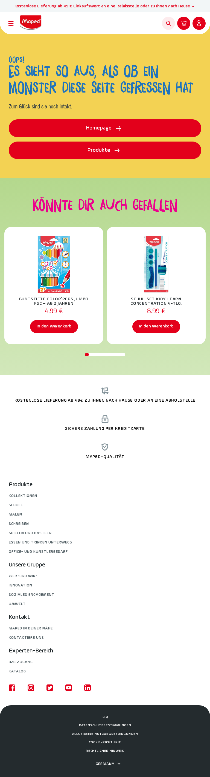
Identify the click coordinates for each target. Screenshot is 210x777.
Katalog (17, 671)
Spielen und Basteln (30, 533)
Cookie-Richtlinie (105, 742)
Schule (16, 505)
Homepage (99, 128)
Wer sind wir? (23, 576)
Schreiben (19, 524)
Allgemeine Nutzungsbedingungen (105, 734)
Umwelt (17, 604)
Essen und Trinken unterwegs (40, 542)
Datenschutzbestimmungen (105, 725)
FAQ (105, 717)
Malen (15, 515)
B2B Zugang (21, 662)
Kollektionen (23, 496)
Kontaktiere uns (26, 638)
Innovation (20, 585)
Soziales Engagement (31, 595)
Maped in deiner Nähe (31, 628)
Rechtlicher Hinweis (105, 751)
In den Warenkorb (54, 326)
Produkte (100, 150)
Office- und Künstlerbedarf (38, 552)
